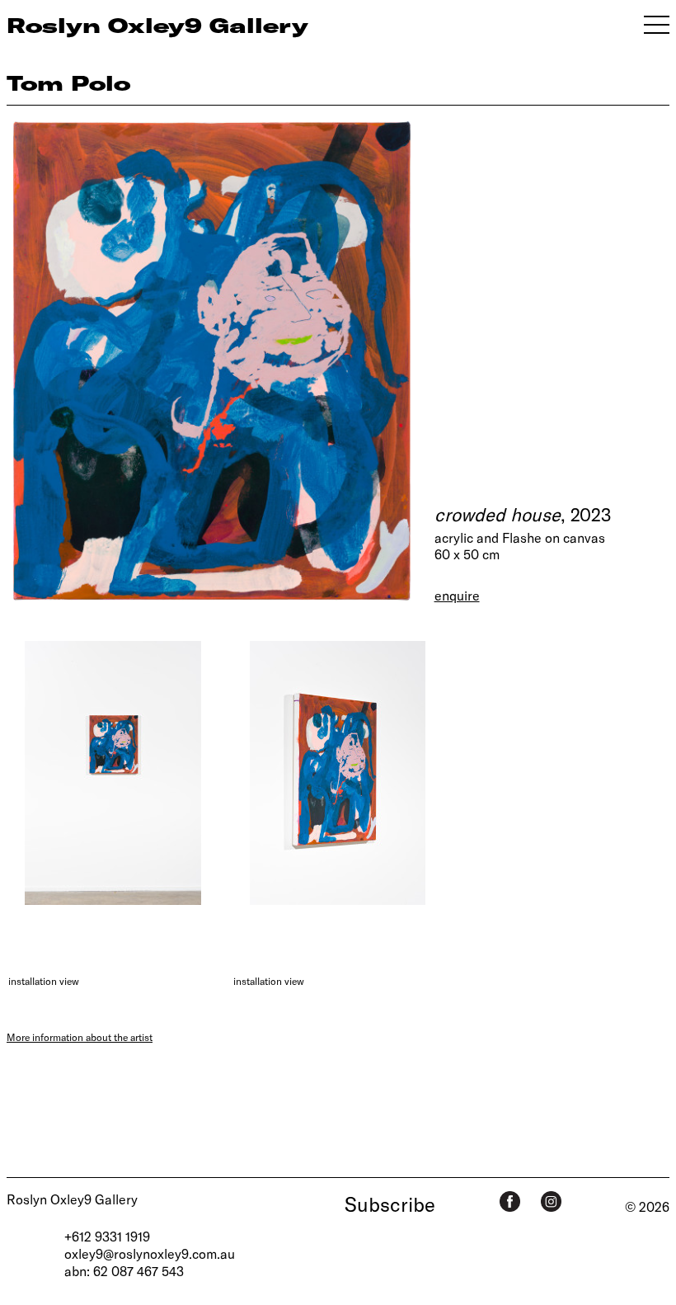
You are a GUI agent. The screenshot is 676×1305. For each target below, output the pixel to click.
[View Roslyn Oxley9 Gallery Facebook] (510, 1201)
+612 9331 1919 (107, 1236)
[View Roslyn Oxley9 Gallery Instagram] (551, 1201)
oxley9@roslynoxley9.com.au (149, 1253)
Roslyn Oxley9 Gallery (72, 1199)
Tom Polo (68, 82)
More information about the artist (80, 1037)
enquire (457, 595)
